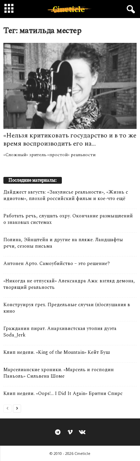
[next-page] (17, 408)
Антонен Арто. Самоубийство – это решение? (56, 263)
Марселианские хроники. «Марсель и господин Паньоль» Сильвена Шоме (58, 373)
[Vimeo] (70, 433)
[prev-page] (7, 408)
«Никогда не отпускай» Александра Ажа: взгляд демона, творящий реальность (69, 284)
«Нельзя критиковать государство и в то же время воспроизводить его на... (69, 140)
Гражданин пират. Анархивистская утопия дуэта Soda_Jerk (60, 332)
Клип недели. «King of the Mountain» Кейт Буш (56, 352)
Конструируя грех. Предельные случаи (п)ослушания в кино (66, 308)
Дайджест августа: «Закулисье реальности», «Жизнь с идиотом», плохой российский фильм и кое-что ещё (65, 195)
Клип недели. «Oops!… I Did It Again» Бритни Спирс (63, 393)
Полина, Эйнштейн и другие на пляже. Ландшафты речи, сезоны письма (63, 243)
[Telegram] (57, 433)
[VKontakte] (82, 433)
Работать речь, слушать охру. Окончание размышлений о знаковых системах (68, 219)
